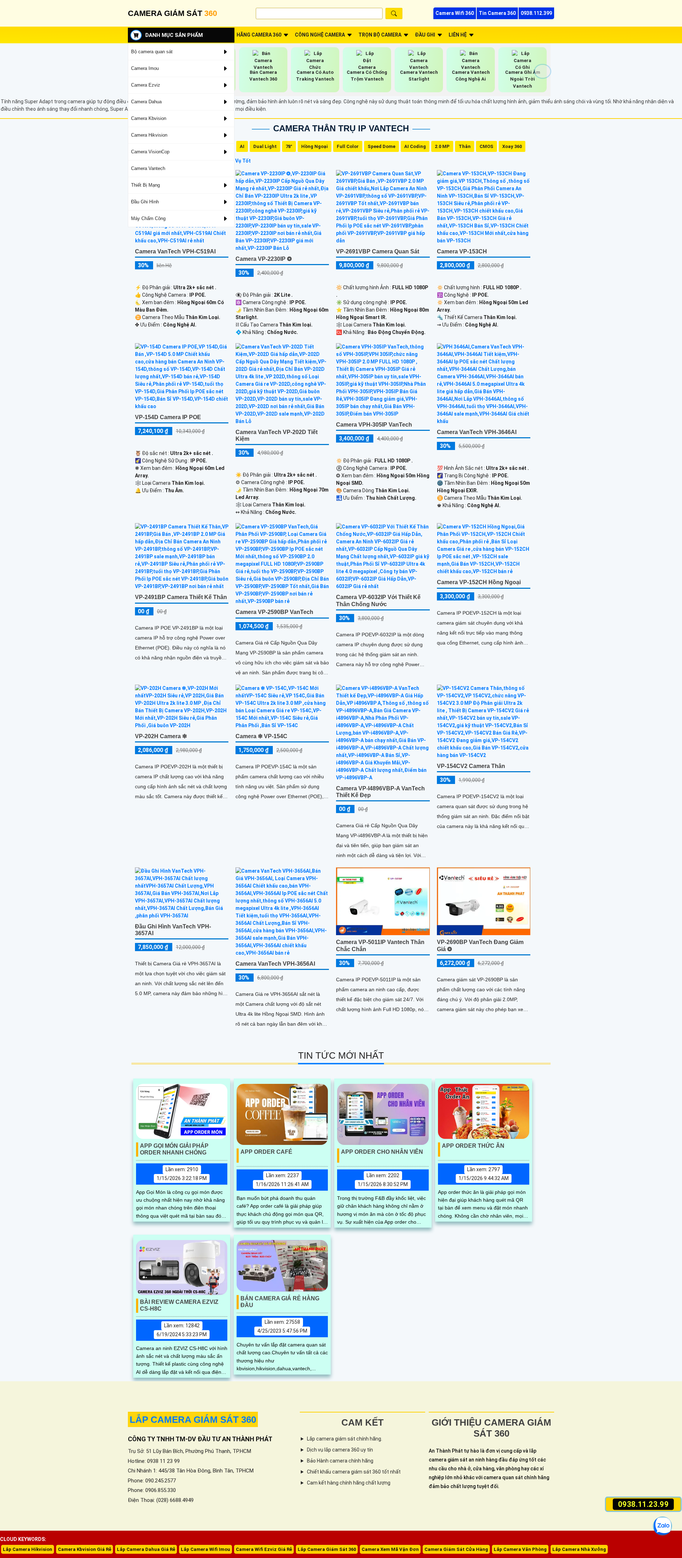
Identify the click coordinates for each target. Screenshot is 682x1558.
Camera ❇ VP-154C (261, 736)
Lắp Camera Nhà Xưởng (579, 1549)
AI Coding (415, 146)
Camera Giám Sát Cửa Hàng (456, 1549)
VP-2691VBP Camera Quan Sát (377, 251)
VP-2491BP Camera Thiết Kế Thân (181, 597)
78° (289, 146)
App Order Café (266, 1152)
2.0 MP (442, 146)
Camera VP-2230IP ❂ (264, 259)
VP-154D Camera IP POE (168, 417)
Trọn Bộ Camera (379, 35)
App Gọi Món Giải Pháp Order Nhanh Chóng (174, 1149)
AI (242, 146)
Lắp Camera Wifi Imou (205, 1549)
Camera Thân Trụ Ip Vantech (341, 128)
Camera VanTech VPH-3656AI (275, 964)
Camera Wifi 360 (454, 13)
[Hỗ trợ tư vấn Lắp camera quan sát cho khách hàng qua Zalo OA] (662, 1526)
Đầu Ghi (425, 35)
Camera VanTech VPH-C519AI (175, 251)
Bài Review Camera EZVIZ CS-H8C (179, 1305)
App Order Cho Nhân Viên (382, 1152)
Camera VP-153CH (462, 251)
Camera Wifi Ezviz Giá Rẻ (264, 1549)
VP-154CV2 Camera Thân (471, 766)
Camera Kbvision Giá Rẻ (84, 1549)
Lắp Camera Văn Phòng (520, 1549)
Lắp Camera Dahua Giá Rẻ (146, 1549)
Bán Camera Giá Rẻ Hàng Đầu (279, 1301)
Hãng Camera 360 (259, 35)
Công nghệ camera (320, 35)
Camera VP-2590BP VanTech (274, 612)
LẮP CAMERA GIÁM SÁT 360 (193, 1419)
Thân (465, 146)
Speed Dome (381, 146)
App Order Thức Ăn (473, 1146)
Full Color (348, 146)
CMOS (486, 146)
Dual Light (265, 146)
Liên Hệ (458, 35)
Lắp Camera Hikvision (27, 1549)
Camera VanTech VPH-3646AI (476, 432)
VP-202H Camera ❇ (161, 736)
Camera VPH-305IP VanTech (374, 425)
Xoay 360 (512, 146)
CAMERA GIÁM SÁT (172, 13)
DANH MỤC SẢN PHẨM (174, 35)
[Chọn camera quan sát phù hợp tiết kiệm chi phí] (543, 71)
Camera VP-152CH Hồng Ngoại (479, 582)
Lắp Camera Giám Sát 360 (327, 1549)
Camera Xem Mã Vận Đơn (390, 1549)
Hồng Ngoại (314, 146)
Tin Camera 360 (497, 13)
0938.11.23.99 (643, 1504)
